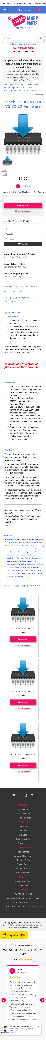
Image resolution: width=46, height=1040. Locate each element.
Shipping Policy (23, 860)
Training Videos (23, 839)
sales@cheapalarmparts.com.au (24, 898)
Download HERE (12, 316)
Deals (13, 85)
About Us (23, 826)
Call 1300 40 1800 (23, 48)
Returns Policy (23, 868)
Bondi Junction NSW (24, 902)
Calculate (24, 244)
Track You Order (23, 814)
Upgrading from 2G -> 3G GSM (18, 88)
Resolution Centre (23, 818)
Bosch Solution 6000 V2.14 (23, 629)
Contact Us (23, 843)
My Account (24, 10)
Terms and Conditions (23, 856)
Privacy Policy (23, 864)
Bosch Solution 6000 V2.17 (23, 692)
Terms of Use (23, 852)
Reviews (8, 292)
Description (10, 286)
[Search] (40, 38)
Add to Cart (24, 205)
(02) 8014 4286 (25, 894)
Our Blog (23, 835)
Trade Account (23, 885)
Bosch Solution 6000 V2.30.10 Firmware (22, 90)
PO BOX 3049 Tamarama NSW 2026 (25, 907)
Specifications (29, 286)
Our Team (23, 831)
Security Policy (23, 873)
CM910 (27, 326)
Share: (32, 94)
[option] (23, 135)
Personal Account (23, 881)
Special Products (33, 85)
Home (4, 85)
